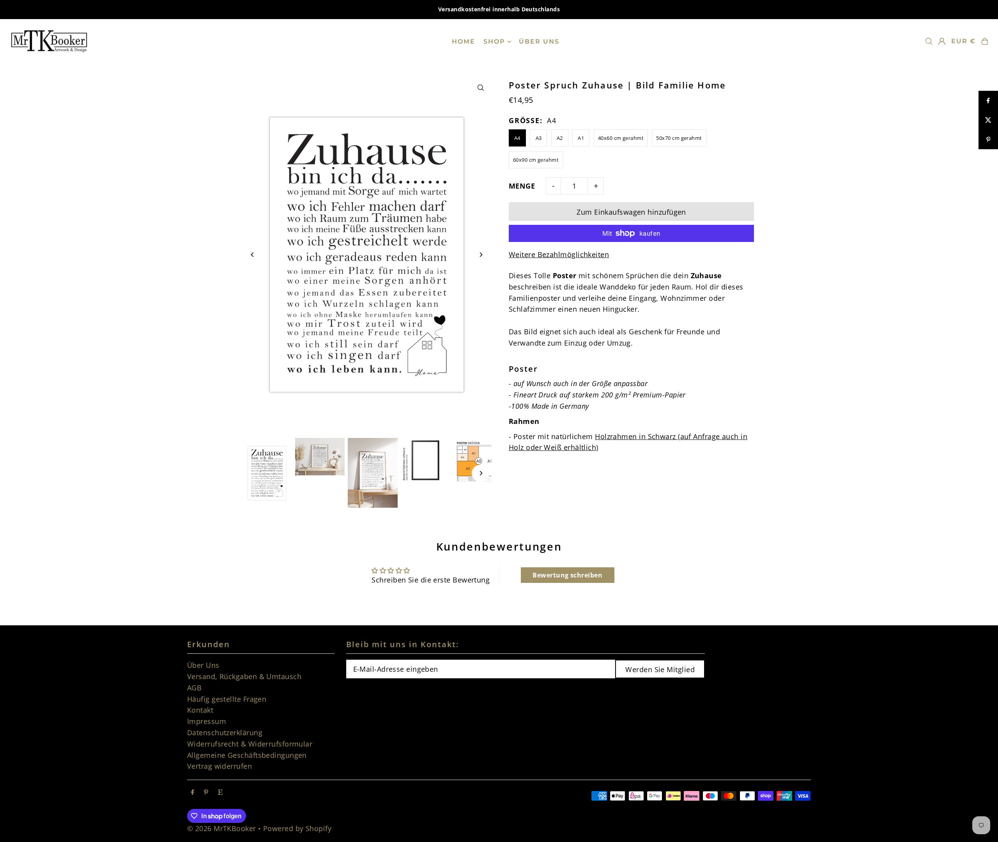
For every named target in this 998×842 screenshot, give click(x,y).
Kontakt (200, 710)
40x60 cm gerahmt (621, 137)
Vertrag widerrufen (219, 766)
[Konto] (941, 41)
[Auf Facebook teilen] (988, 100)
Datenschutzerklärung (224, 732)
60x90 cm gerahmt (536, 159)
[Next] (480, 254)
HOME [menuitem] (463, 41)
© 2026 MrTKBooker (221, 828)
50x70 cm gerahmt (679, 137)
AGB (194, 687)
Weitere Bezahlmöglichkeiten (559, 254)
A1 (581, 137)
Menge (522, 186)
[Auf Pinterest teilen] (988, 139)
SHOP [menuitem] (494, 41)
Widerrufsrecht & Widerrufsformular (249, 743)
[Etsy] (220, 792)
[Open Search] (929, 41)
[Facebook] (192, 792)
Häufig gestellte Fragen (226, 699)
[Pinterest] (206, 792)
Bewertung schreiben (567, 575)
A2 (560, 137)
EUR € (963, 41)
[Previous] (253, 254)
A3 (539, 137)
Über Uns (203, 665)
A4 (517, 137)
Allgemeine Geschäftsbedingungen (247, 755)
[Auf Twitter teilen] (988, 120)
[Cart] (985, 41)
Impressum (206, 721)
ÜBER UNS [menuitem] (539, 41)
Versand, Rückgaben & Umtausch (244, 676)
